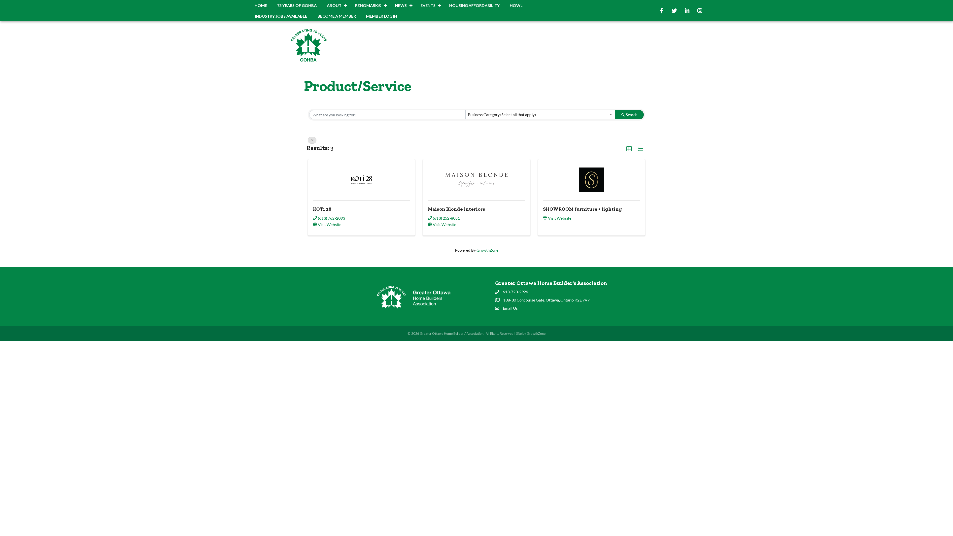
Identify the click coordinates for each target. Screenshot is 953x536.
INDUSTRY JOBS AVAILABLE (281, 16)
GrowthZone (487, 250)
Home (261, 5)
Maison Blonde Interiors (456, 209)
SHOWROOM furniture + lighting (582, 209)
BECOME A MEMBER (336, 16)
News (401, 5)
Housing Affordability (474, 5)
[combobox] (540, 114)
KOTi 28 (322, 209)
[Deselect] (312, 140)
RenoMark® (368, 5)
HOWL (516, 5)
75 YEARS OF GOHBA (297, 5)
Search (631, 114)
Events (428, 5)
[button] (629, 149)
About (334, 5)
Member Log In (381, 16)
